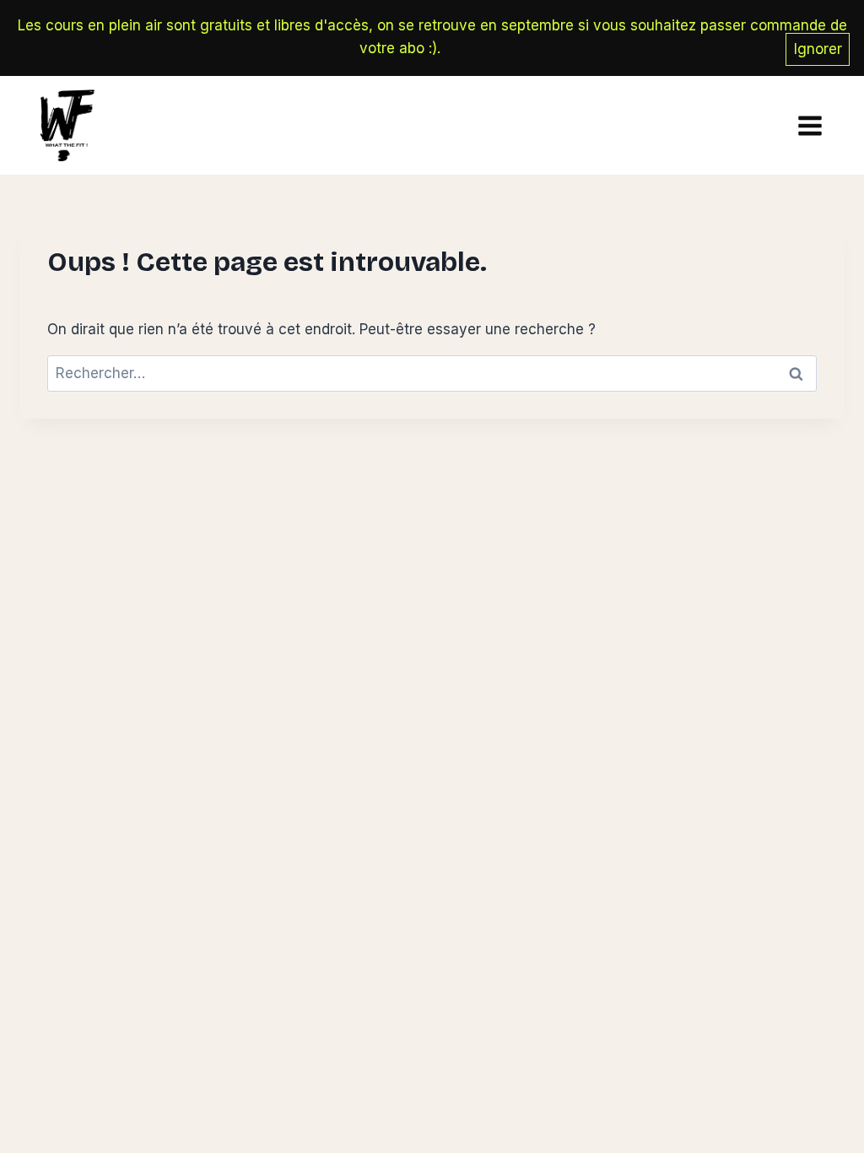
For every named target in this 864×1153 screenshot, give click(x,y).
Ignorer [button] (818, 49)
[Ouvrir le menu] (806, 125)
